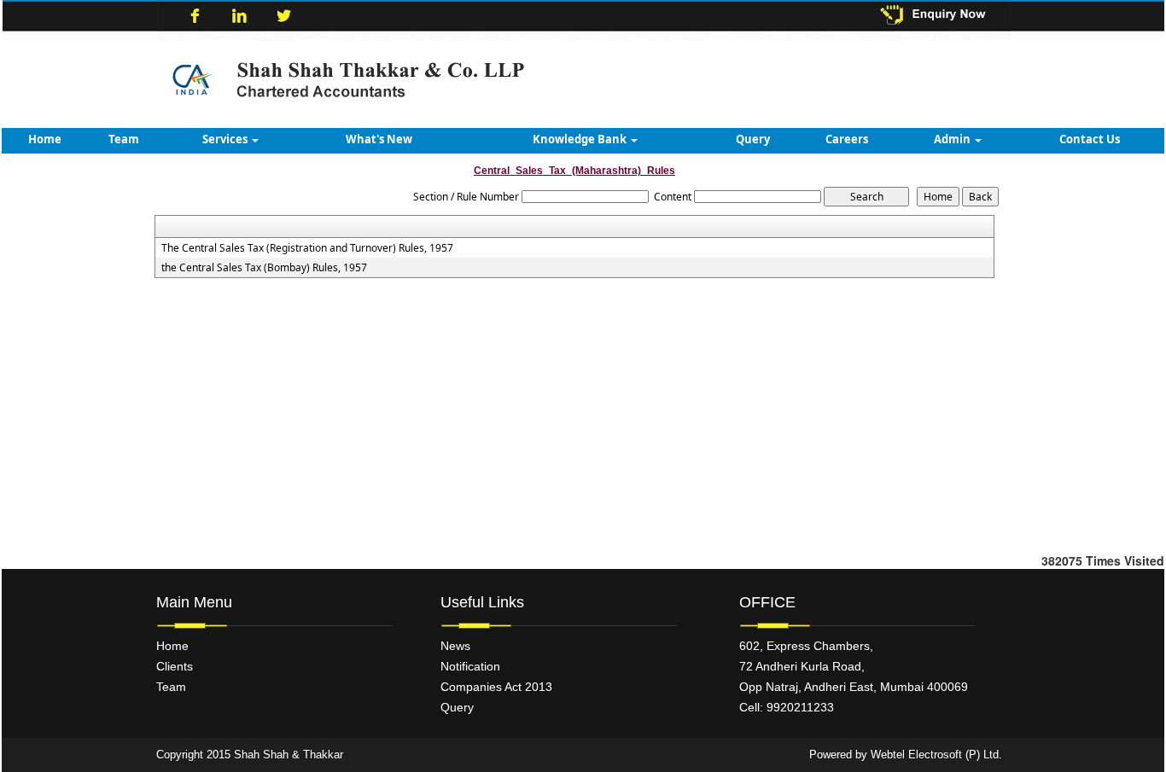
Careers (846, 139)
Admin (953, 139)
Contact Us (1089, 139)
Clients (174, 666)
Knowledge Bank (581, 139)
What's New (379, 139)
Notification (470, 666)
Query (753, 139)
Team (123, 139)
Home (44, 139)
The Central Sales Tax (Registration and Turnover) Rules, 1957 (307, 248)
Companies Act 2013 (496, 687)
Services (226, 139)
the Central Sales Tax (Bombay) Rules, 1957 (264, 268)
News (455, 646)
